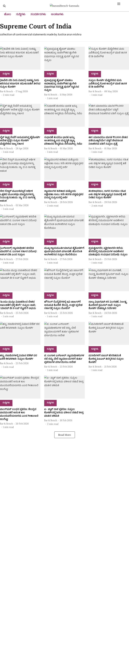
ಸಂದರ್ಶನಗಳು (38, 14)
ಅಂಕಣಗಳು (57, 14)
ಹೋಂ (7, 14)
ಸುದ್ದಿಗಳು (20, 14)
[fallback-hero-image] (20, 58)
